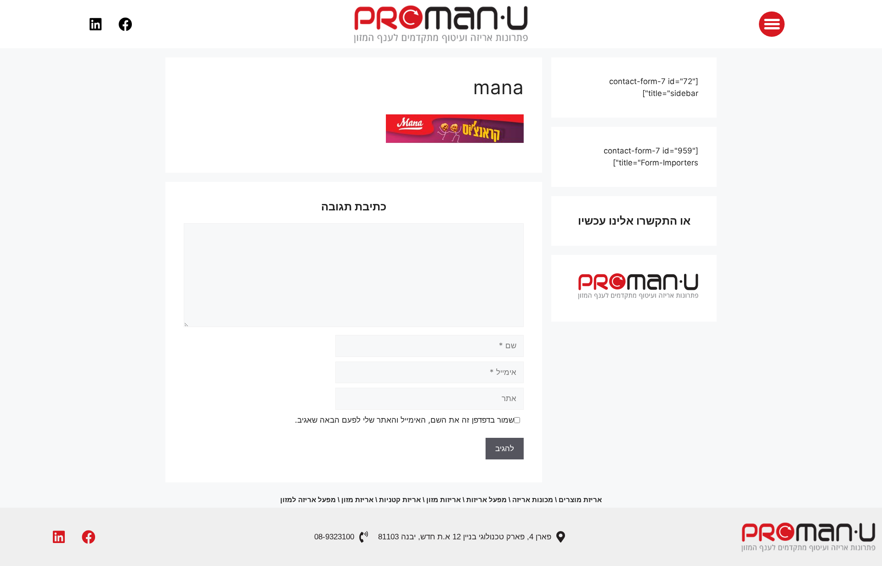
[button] (771, 24)
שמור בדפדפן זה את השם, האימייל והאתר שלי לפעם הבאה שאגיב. (404, 419)
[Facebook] (125, 24)
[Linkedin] (95, 24)
